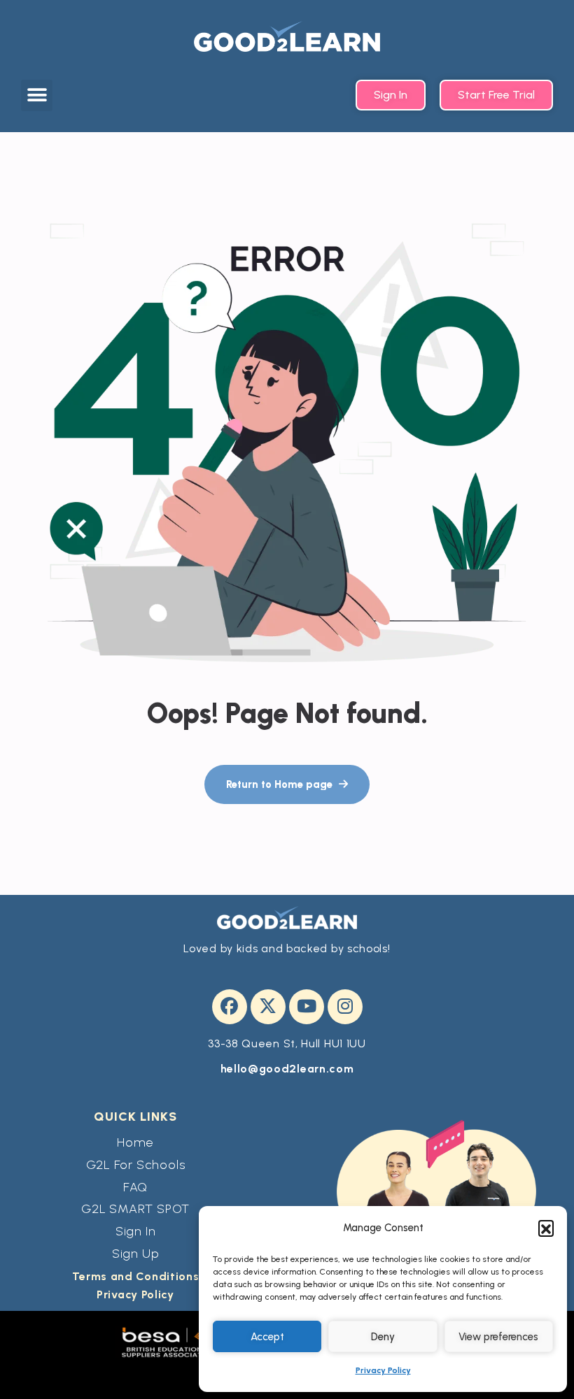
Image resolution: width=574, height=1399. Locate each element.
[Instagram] (345, 1006)
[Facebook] (229, 1006)
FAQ (135, 1187)
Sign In (135, 1231)
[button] (546, 1228)
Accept (267, 1336)
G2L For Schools (136, 1164)
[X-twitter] (268, 1006)
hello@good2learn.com (287, 1068)
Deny (383, 1336)
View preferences (498, 1336)
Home (135, 1142)
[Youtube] (306, 1006)
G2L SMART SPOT (135, 1209)
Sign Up (136, 1253)
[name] (287, 784)
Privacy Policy (383, 1370)
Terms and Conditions (136, 1276)
